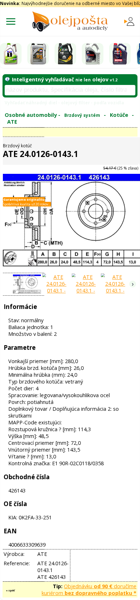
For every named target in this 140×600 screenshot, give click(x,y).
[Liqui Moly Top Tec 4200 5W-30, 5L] (38, 54)
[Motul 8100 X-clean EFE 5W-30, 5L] (120, 54)
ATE (12, 121)
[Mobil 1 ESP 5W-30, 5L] (11, 54)
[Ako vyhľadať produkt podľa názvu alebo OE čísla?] (7, 79)
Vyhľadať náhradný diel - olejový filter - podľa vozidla (64, 102)
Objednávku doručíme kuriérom (89, 589)
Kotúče (119, 114)
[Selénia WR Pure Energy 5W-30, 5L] (65, 54)
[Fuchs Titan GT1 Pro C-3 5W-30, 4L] (92, 54)
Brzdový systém (82, 115)
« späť (10, 590)
